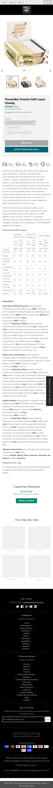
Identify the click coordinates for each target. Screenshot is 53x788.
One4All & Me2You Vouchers (26, 679)
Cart (48, 2)
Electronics (25, 631)
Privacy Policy (26, 685)
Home (26, 623)
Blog (26, 698)
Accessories (25, 641)
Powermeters (25, 626)
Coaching (26, 690)
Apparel (25, 646)
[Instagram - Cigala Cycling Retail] (26, 606)
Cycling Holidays (26, 692)
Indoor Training (25, 628)
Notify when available (26, 149)
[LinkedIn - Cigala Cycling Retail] (35, 606)
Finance (26, 672)
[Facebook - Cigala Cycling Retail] (22, 606)
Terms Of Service (26, 687)
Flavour (8, 119)
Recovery (25, 644)
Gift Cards (26, 682)
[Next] (50, 70)
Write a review (26, 501)
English (12, 2)
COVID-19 (26, 700)
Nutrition (25, 649)
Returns (26, 667)
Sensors (26, 633)
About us (26, 669)
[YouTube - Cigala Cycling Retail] (30, 606)
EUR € (20, 2)
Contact (26, 664)
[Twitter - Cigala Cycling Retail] (17, 606)
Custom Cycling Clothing (27, 695)
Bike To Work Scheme (26, 674)
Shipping (8, 112)
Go (47, 719)
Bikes (25, 636)
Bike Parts (26, 638)
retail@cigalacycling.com (33, 602)
